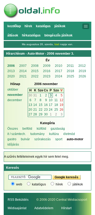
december (14, 100)
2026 (82, 76)
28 (35, 114)
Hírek (28, 26)
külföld (41, 128)
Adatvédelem (43, 208)
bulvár (25, 139)
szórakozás (42, 139)
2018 (70, 71)
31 (35, 95)
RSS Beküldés (18, 200)
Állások (12, 35)
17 (51, 105)
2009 (46, 66)
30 (30, 95)
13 (30, 105)
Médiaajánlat (17, 208)
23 (46, 109)
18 (56, 105)
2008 (35, 66)
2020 (11, 76)
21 (35, 109)
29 (40, 114)
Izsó (56, 44)
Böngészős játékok (58, 35)
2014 (23, 71)
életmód (69, 134)
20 (30, 109)
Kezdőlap (14, 26)
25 (56, 109)
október (12, 89)
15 (40, 105)
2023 (46, 76)
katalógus (39, 184)
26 (61, 109)
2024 (58, 76)
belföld (27, 128)
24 (51, 109)
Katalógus (43, 26)
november (15, 95)
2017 (58, 71)
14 (35, 105)
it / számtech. (16, 134)
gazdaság (58, 128)
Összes (12, 128)
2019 (82, 71)
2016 (46, 71)
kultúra (54, 134)
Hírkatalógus (31, 35)
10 (51, 100)
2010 (58, 66)
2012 (82, 66)
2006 (11, 66)
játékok (78, 184)
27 (30, 114)
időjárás (13, 144)
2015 (35, 71)
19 (61, 105)
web (19, 184)
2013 (11, 71)
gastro (11, 139)
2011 (70, 66)
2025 (70, 76)
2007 (23, 66)
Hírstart (66, 208)
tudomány (37, 134)
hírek (59, 184)
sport (58, 139)
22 (40, 109)
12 (61, 100)
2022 (35, 76)
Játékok (59, 26)
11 (56, 100)
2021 (23, 76)
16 (46, 105)
